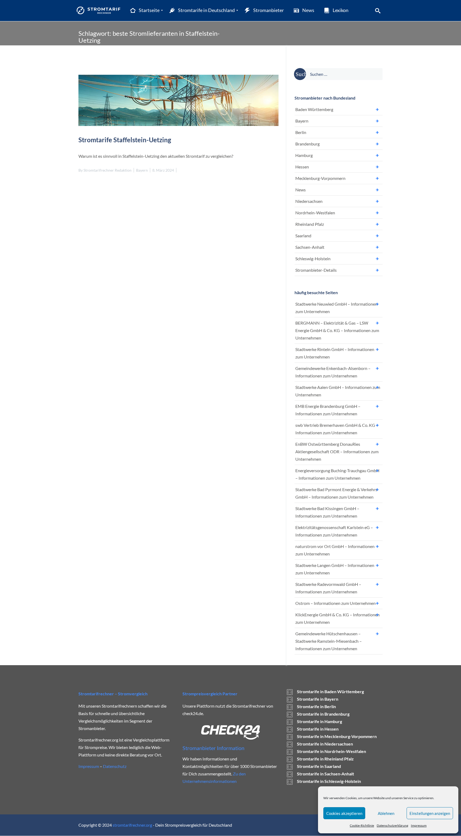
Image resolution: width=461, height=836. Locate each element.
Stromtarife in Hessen (318, 728)
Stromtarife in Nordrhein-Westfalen (331, 751)
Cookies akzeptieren (344, 813)
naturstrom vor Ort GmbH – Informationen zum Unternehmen (335, 550)
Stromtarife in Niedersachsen (325, 743)
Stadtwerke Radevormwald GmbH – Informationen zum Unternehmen (328, 588)
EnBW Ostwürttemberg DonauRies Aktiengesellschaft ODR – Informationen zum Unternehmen (337, 451)
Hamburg (304, 155)
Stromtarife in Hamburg (319, 721)
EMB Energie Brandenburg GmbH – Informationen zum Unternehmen (327, 410)
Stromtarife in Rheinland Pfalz (325, 758)
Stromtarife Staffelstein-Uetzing (124, 140)
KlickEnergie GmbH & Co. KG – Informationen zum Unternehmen (337, 618)
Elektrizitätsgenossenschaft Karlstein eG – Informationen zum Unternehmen (334, 531)
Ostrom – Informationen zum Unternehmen (335, 603)
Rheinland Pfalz (309, 224)
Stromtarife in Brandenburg (323, 713)
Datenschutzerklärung (392, 825)
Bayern (142, 170)
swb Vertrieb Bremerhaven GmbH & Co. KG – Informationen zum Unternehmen (336, 429)
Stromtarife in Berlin (316, 706)
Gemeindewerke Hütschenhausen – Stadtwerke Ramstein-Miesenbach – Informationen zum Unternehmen (328, 641)
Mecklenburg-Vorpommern (320, 178)
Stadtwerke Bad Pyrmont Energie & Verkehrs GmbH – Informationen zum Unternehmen (336, 493)
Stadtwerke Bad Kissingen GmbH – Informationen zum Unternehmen (327, 512)
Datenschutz (114, 766)
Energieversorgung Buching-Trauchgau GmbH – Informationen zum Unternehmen (337, 474)
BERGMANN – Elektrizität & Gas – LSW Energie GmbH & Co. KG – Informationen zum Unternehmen (337, 330)
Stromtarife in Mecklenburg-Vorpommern (337, 736)
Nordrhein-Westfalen (315, 212)
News (300, 189)
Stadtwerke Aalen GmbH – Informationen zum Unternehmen (337, 391)
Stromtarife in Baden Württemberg (330, 691)
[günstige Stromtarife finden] (99, 10)
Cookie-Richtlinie (362, 825)
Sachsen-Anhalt (309, 247)
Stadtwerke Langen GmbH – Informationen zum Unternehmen (334, 569)
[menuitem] (144, 10)
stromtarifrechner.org (132, 824)
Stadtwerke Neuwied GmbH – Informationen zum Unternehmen (336, 307)
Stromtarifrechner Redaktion (108, 170)
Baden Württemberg (314, 109)
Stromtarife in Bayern (317, 698)
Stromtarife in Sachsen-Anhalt (325, 773)
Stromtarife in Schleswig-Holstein (329, 781)
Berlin (300, 132)
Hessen (302, 166)
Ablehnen (386, 813)
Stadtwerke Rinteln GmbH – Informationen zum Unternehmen (334, 353)
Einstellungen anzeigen (430, 813)
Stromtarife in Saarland (319, 766)
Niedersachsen (309, 201)
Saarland (303, 235)
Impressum (419, 825)
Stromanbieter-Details (316, 270)
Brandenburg (307, 143)
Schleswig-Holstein (313, 258)
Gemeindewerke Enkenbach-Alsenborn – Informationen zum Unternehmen (333, 372)
